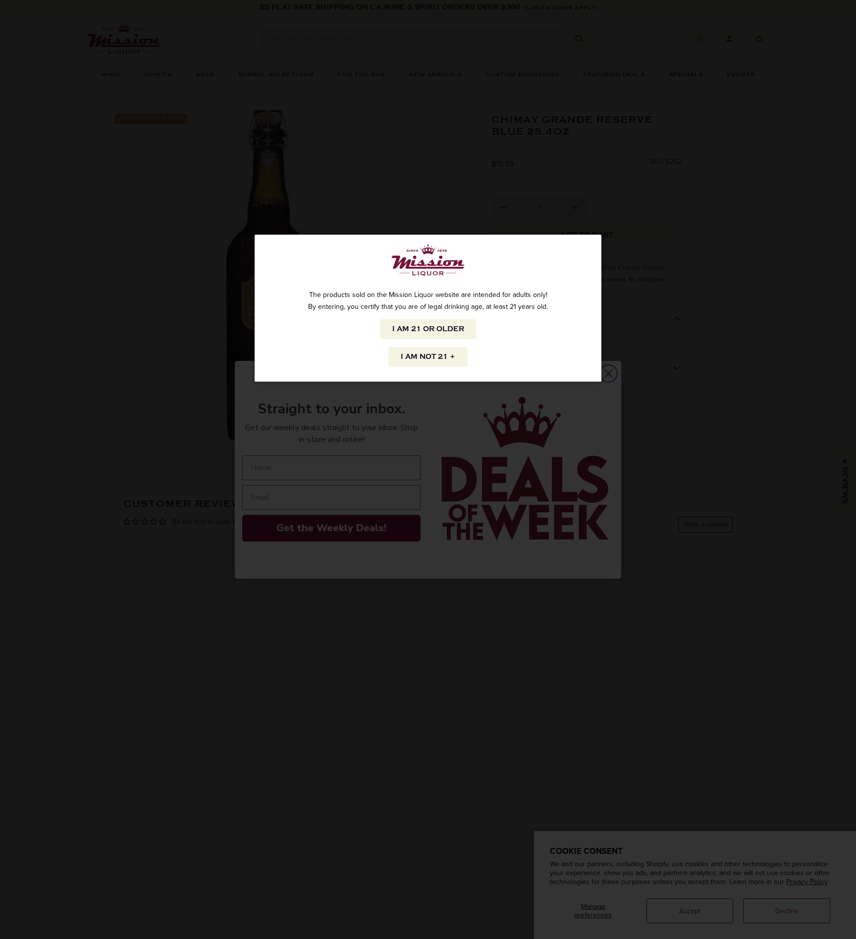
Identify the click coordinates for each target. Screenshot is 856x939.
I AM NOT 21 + (428, 356)
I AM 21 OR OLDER (428, 329)
